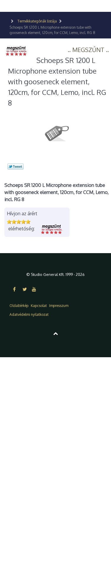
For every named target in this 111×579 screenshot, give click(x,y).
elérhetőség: (21, 229)
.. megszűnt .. (88, 50)
